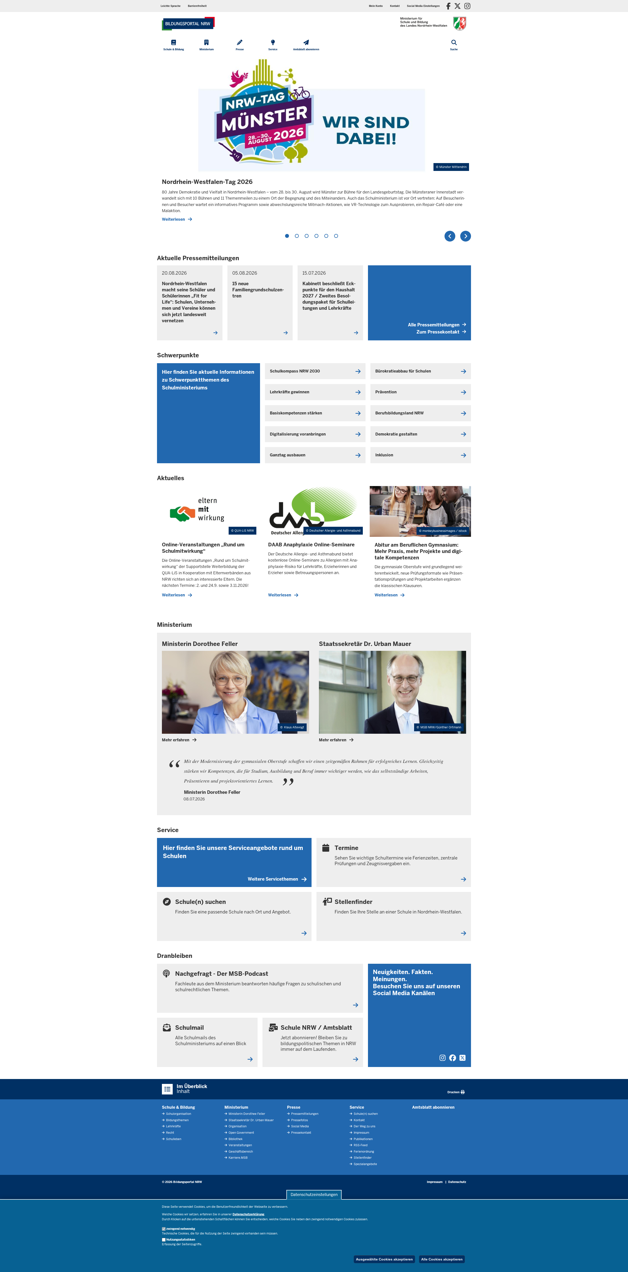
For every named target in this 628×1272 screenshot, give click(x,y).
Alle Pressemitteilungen (433, 325)
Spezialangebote (365, 1164)
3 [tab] (307, 236)
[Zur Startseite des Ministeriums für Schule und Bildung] (188, 23)
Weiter (465, 236)
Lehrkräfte (173, 1126)
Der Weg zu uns (364, 1126)
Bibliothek (235, 1139)
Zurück (450, 236)
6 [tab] (336, 236)
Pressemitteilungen (304, 1114)
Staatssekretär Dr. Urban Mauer (251, 1120)
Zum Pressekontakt (438, 332)
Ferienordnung (363, 1152)
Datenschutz (457, 1182)
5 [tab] (326, 236)
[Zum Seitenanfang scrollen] (618, 1263)
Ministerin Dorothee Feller (246, 1114)
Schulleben (173, 1139)
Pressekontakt (300, 1133)
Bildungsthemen (177, 1120)
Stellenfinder (362, 1158)
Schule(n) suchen (365, 1114)
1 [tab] (287, 236)
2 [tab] (297, 236)
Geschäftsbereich (240, 1152)
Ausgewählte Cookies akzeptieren (384, 1259)
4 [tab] (316, 236)
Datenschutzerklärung (248, 1214)
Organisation (237, 1126)
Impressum (361, 1133)
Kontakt (359, 1120)
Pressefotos (299, 1120)
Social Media (299, 1126)
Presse (293, 1107)
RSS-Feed (360, 1145)
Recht (169, 1133)
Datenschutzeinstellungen (314, 1194)
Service (357, 1107)
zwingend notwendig (180, 1229)
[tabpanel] (314, 141)
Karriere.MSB (238, 1158)
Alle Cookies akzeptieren (442, 1259)
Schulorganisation (178, 1114)
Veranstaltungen (240, 1145)
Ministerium (236, 1107)
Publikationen (363, 1139)
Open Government (241, 1133)
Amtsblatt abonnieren (433, 1107)
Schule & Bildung (178, 1107)
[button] (423, 6)
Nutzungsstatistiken (180, 1240)
